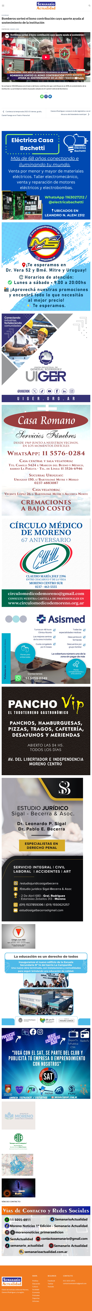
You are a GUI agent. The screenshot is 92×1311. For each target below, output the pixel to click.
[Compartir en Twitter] (50, 96)
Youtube (51, 1287)
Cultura (35, 1287)
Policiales (36, 1295)
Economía (36, 1292)
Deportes (35, 1298)
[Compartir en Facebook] (46, 96)
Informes (35, 1301)
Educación (36, 1284)
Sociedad (5, 15)
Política (35, 1281)
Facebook (51, 1281)
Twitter (50, 1284)
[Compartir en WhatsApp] (42, 96)
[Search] (89, 5)
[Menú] (3, 5)
